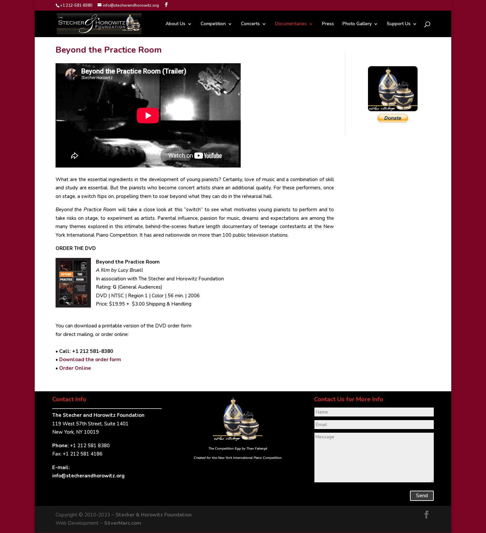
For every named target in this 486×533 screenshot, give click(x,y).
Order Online (75, 368)
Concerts (250, 24)
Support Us (399, 24)
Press (328, 24)
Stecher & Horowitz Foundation (154, 514)
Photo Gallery (357, 24)
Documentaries (291, 24)
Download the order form (90, 359)
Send (422, 495)
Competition (213, 24)
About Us (175, 24)
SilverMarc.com (122, 523)
